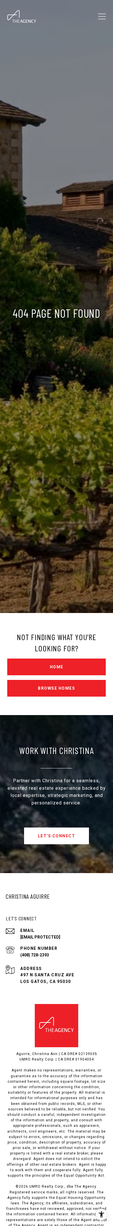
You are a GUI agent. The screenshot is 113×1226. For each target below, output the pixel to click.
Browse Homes (56, 688)
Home (56, 667)
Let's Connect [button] (56, 836)
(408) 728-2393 (34, 955)
